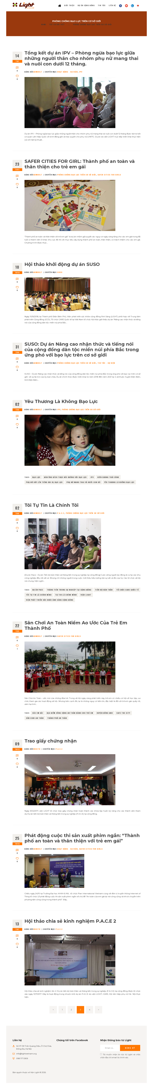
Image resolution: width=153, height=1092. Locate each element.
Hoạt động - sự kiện (67, 72)
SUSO (59, 272)
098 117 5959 (22, 1058)
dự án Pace (37, 590)
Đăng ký (130, 1048)
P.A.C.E (60, 513)
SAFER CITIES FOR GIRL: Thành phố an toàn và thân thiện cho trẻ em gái (80, 164)
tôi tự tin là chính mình (39, 595)
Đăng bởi (33, 72)
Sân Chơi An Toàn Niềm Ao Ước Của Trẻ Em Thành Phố (76, 625)
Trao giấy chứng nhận (51, 741)
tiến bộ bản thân (104, 590)
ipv (92, 477)
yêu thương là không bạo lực (119, 482)
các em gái (37, 713)
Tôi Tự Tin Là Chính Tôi (51, 505)
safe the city (123, 713)
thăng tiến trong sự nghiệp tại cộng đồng (69, 590)
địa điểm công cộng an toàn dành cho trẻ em (70, 713)
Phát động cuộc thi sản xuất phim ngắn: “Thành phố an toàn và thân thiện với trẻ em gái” (82, 838)
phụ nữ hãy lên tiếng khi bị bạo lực (44, 482)
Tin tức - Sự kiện (106, 363)
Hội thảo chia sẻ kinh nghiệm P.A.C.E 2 (70, 921)
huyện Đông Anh (105, 713)
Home (43, 24)
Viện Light (86, 595)
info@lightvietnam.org (26, 1054)
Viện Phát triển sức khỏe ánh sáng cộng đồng (49, 600)
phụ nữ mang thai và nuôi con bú (84, 482)
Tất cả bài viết (57, 24)
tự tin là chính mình (66, 595)
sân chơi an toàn (35, 718)
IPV (80, 72)
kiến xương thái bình (108, 477)
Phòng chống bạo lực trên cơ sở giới (76, 174)
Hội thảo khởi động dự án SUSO (62, 264)
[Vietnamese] (137, 6)
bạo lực (36, 477)
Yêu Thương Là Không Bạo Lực (61, 401)
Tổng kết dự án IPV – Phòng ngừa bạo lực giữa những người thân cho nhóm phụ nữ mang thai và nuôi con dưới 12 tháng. (81, 58)
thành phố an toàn (57, 718)
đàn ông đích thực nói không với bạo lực (65, 477)
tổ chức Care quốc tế (127, 590)
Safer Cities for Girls (109, 174)
